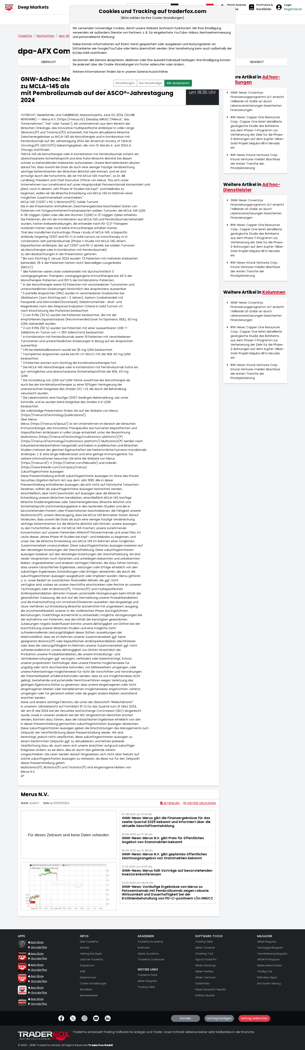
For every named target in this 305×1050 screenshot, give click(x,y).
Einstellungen (125, 83)
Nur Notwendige (150, 83)
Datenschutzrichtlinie (152, 72)
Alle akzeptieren (178, 83)
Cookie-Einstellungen (119, 64)
